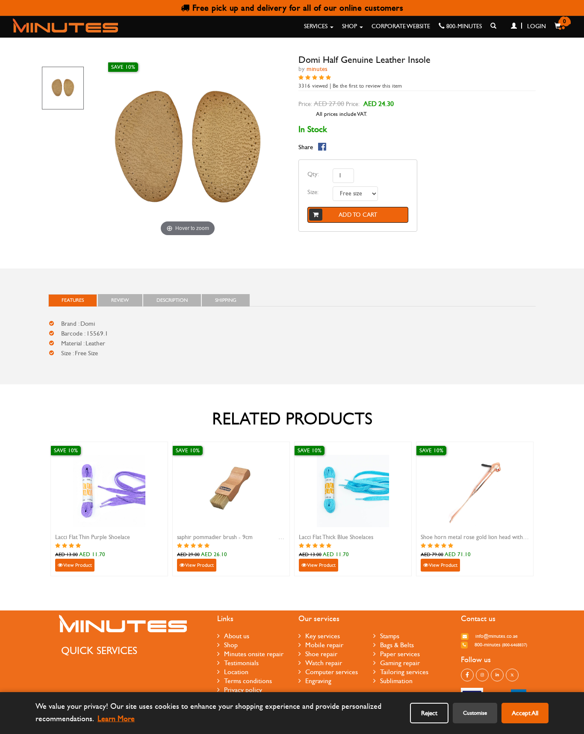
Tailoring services (404, 672)
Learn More (116, 718)
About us (236, 636)
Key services (322, 636)
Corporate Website (401, 26)
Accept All (525, 713)
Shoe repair (321, 654)
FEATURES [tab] (73, 300)
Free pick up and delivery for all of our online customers (296, 7)
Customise (475, 713)
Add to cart (358, 214)
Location (236, 672)
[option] (63, 88)
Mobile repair (324, 645)
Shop (350, 26)
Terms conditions (248, 681)
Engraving (318, 681)
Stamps (389, 636)
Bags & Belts (397, 645)
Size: (313, 192)
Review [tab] (120, 300)
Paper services (400, 654)
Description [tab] (172, 300)
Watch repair (323, 663)
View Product (77, 565)
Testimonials (241, 663)
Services (316, 26)
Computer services (331, 672)
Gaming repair (400, 663)
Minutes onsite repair (253, 654)
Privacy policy (243, 690)
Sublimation (396, 681)
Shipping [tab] (225, 300)
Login (535, 26)
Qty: (313, 174)
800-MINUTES (463, 26)
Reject (429, 713)
